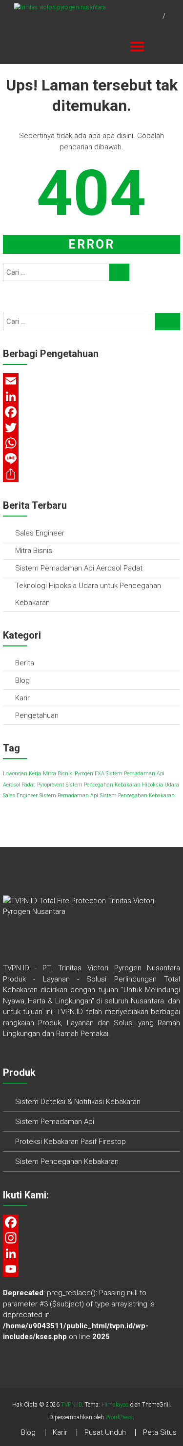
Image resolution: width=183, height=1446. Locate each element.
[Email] (92, 381)
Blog (22, 680)
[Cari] (119, 272)
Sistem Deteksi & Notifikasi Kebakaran (78, 1101)
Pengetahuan (37, 715)
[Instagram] (92, 1238)
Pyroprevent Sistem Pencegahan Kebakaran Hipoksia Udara (108, 785)
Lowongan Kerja (22, 773)
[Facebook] (92, 412)
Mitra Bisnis (33, 550)
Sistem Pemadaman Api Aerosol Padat (78, 568)
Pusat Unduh (105, 1432)
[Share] (92, 474)
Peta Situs (160, 1432)
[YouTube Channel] (92, 1269)
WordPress (119, 1417)
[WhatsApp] (92, 443)
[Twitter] (92, 427)
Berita (24, 663)
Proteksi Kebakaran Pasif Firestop (70, 1141)
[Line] (92, 458)
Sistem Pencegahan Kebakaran (137, 795)
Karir (22, 698)
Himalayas (115, 1404)
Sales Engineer (39, 533)
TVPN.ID (71, 1404)
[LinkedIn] (92, 396)
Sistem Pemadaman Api (69, 795)
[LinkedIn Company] (92, 1253)
